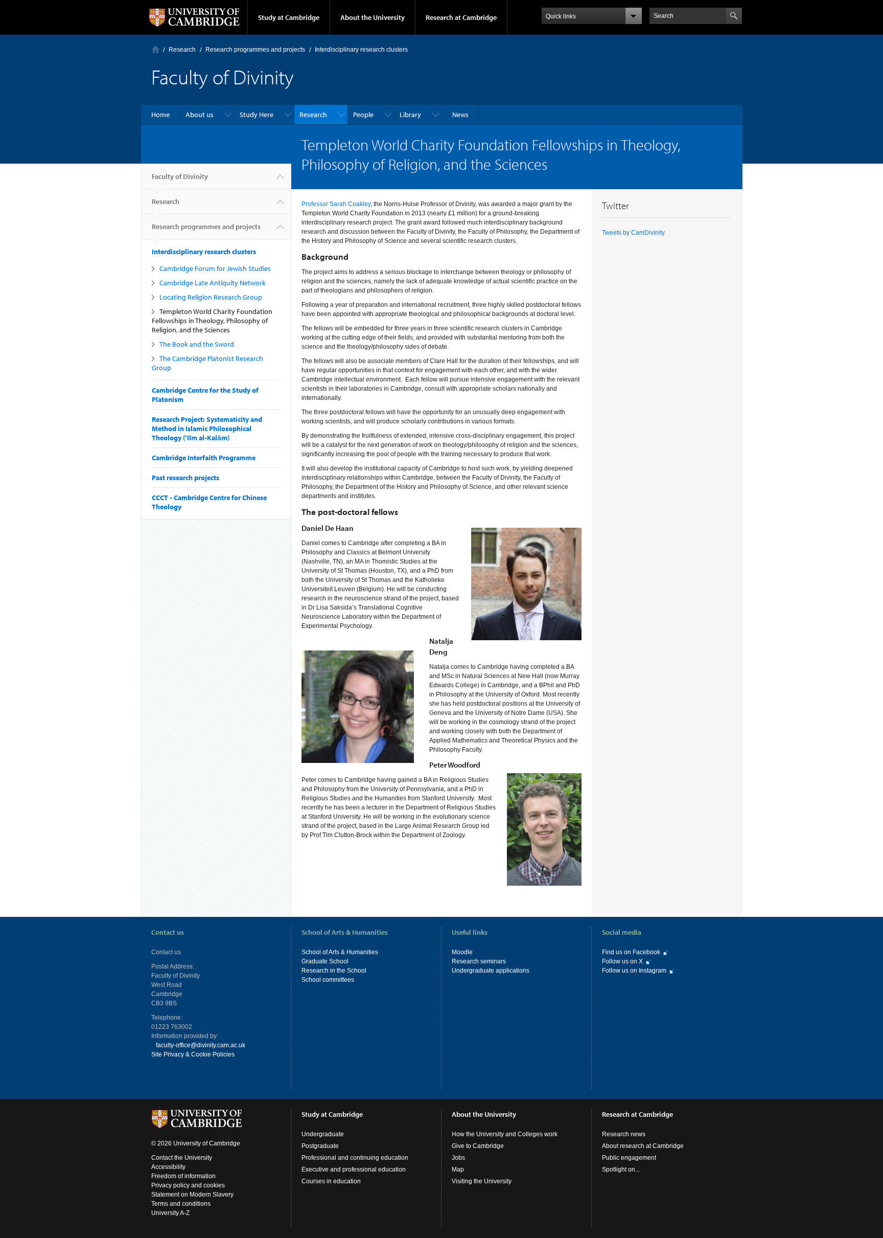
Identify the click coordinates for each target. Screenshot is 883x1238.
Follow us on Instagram (634, 970)
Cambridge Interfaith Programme (203, 457)
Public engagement (629, 1157)
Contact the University (181, 1157)
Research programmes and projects (255, 49)
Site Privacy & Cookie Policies (193, 1054)
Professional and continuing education (354, 1157)
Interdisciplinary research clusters (361, 49)
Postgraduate (320, 1146)
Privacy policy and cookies (188, 1185)
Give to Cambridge (478, 1146)
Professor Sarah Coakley (335, 204)
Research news (623, 1134)
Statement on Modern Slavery (192, 1194)
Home (155, 49)
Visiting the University (482, 1181)
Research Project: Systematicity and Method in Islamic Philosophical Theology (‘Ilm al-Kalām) (207, 428)
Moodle (462, 952)
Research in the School (333, 970)
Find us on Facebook (631, 952)
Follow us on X (622, 961)
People (363, 114)
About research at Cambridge (643, 1146)
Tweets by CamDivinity (633, 232)
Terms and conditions (181, 1203)
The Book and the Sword (196, 344)
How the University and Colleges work (504, 1134)
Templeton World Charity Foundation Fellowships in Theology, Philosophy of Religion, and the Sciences (212, 320)
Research (182, 49)
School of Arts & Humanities (339, 952)
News (460, 114)
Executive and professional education (353, 1169)
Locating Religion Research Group (210, 297)
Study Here (256, 114)
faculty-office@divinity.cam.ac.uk (200, 1045)
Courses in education (331, 1181)
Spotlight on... (621, 1169)
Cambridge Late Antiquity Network (212, 282)
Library (410, 114)
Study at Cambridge (288, 17)
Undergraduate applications (490, 970)
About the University (372, 17)
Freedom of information (183, 1176)
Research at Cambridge (461, 17)
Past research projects (185, 477)
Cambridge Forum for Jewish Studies (215, 268)
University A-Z (170, 1213)
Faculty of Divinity (180, 176)
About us (199, 114)
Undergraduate (322, 1134)
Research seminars (479, 961)
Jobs (458, 1157)
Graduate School (324, 961)
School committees (327, 979)
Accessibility (168, 1167)
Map (458, 1169)
